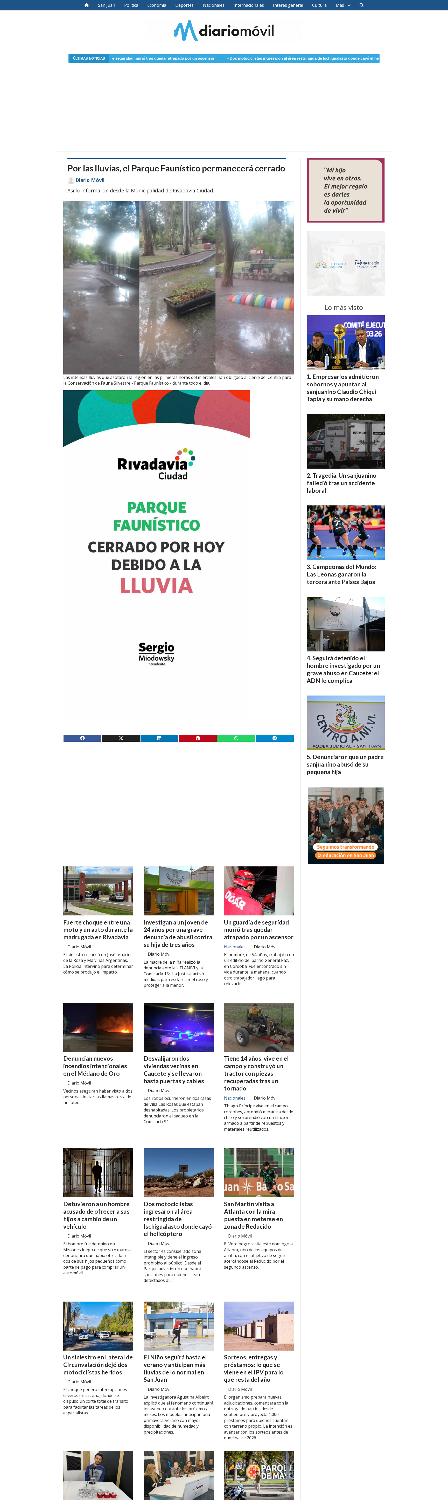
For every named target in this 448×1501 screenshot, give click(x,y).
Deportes (184, 5)
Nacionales (214, 5)
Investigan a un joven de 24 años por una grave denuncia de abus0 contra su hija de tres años (178, 933)
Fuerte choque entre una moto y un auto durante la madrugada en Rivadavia (98, 930)
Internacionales (249, 5)
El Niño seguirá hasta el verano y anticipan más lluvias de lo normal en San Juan (175, 1368)
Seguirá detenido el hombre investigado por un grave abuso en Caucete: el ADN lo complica (343, 669)
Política (131, 5)
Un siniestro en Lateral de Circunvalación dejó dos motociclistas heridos (98, 1364)
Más (340, 5)
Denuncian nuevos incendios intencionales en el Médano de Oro (95, 1066)
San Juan (106, 5)
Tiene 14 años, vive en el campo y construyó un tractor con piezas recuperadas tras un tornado (256, 1073)
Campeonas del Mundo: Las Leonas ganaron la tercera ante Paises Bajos (341, 574)
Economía (156, 5)
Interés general (288, 5)
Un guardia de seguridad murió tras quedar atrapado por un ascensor (258, 930)
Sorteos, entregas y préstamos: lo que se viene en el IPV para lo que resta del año (254, 1368)
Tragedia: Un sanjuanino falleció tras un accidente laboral (341, 483)
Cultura (319, 5)
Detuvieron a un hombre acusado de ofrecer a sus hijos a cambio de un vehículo (96, 1215)
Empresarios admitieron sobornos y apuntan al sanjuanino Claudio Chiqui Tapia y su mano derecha (343, 387)
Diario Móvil (89, 180)
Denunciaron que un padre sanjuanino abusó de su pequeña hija (345, 764)
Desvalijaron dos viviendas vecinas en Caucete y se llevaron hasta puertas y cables (174, 1069)
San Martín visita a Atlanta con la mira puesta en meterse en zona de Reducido (253, 1215)
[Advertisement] (224, 104)
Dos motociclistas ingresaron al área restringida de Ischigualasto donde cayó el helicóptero (217, 58)
